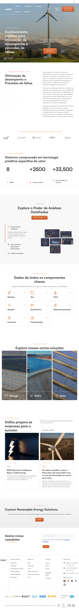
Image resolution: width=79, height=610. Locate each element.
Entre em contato (57, 9)
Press (29, 577)
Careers (47, 565)
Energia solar (13, 565)
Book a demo (13, 577)
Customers (48, 573)
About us (47, 563)
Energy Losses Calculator (34, 574)
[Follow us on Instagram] (70, 605)
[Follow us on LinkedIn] (73, 605)
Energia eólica (13, 563)
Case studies (31, 565)
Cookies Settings (69, 605)
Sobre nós (18, 12)
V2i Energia (48, 578)
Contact (39, 519)
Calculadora (38, 6)
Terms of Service (63, 605)
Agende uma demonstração (50, 51)
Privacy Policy (58, 605)
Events (29, 568)
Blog (29, 563)
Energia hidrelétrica (14, 571)
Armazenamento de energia (16, 568)
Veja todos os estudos (48, 430)
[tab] (17, 232)
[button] (18, 6)
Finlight (47, 575)
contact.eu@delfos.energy (72, 573)
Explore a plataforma (63, 51)
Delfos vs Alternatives (33, 571)
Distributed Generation (15, 574)
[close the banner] (74, 1)
